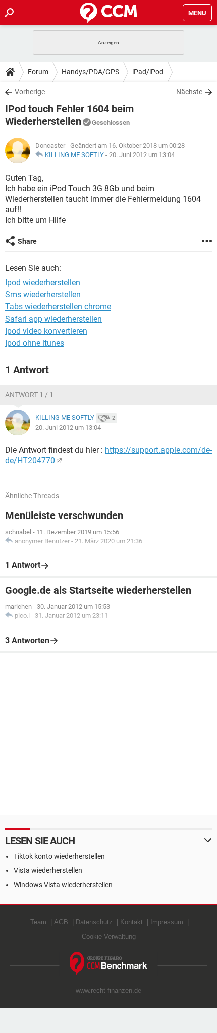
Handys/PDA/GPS (90, 72)
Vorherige (30, 92)
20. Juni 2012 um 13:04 (142, 155)
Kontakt (131, 922)
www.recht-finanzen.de (108, 990)
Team (38, 922)
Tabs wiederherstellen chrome (58, 307)
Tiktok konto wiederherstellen (59, 856)
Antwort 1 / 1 (29, 395)
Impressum (166, 922)
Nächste (189, 92)
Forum (38, 72)
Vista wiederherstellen (48, 870)
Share (27, 241)
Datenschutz (94, 922)
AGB (61, 922)
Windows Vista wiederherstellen (63, 885)
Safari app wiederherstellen (53, 319)
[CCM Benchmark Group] (109, 964)
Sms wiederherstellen (43, 294)
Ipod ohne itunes (34, 343)
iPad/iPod (148, 72)
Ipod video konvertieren (46, 331)
